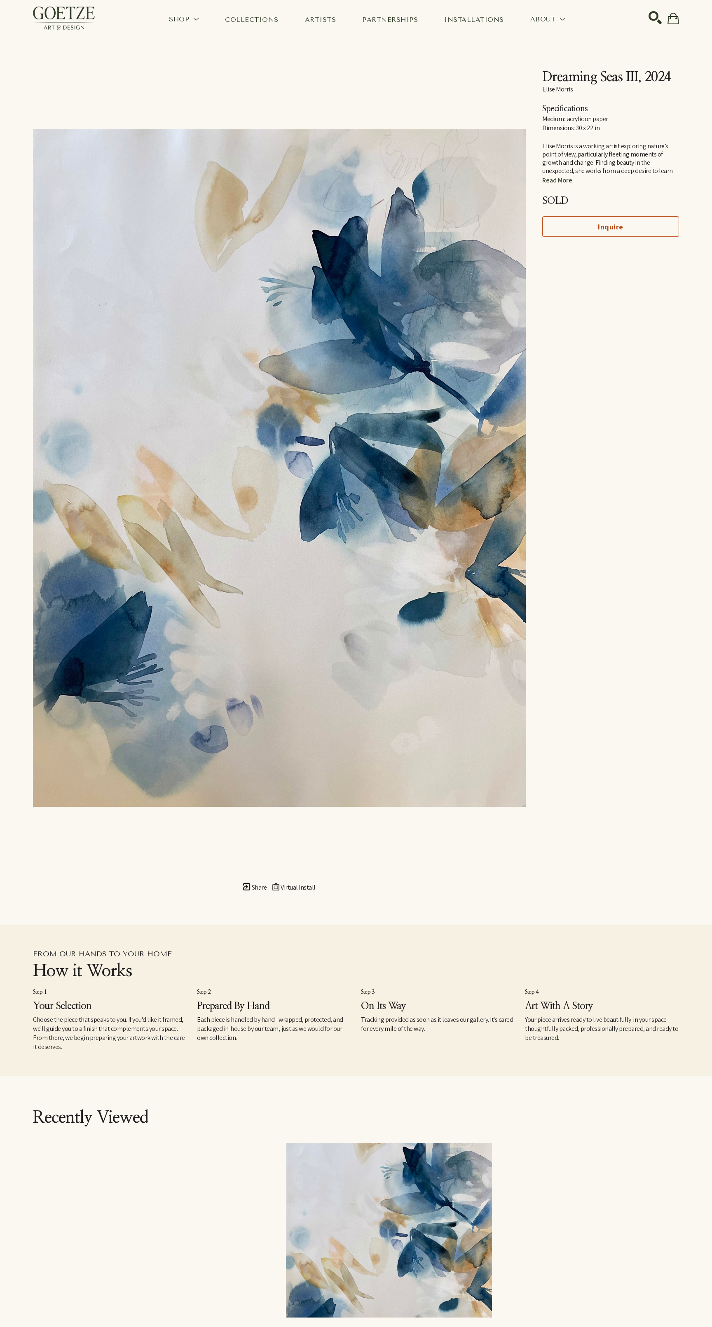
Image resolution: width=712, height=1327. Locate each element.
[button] (184, 19)
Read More (557, 180)
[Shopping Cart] (673, 18)
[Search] (655, 17)
